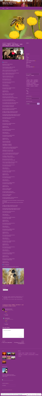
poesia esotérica (36, 84)
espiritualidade (18, 296)
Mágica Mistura (9, 3)
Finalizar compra (28, 62)
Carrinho (27, 57)
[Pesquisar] (38, 104)
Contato (7, 8)
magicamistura (7, 318)
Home (3, 8)
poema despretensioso (30, 84)
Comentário (20, 336)
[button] (4, 353)
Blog (28, 91)
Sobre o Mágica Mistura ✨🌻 (30, 66)
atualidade (5, 296)
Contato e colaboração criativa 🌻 (31, 60)
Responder (6, 324)
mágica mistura (8, 297)
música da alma (13, 297)
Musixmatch (7, 264)
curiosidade (13, 296)
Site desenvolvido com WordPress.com (7, 389)
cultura (9, 296)
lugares (31, 81)
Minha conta (28, 65)
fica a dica (28, 81)
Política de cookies (20, 394)
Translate (32, 75)
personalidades (19, 297)
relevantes (36, 354)
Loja (26, 63)
